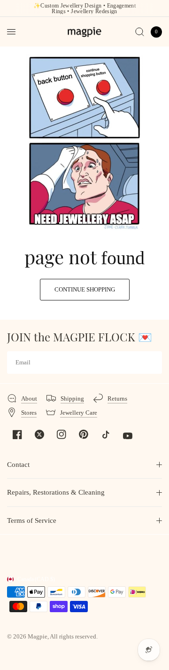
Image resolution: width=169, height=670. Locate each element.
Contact (18, 464)
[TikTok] (105, 434)
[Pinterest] (83, 434)
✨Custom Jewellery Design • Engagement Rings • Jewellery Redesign (84, 8)
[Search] (139, 32)
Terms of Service (31, 520)
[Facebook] (17, 434)
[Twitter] (39, 434)
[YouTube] (127, 436)
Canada (36, 579)
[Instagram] (61, 434)
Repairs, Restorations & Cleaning (56, 492)
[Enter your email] (152, 362)
